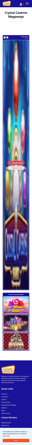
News (3, 411)
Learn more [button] (6, 436)
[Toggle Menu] (27, 3)
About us (4, 394)
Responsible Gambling (8, 405)
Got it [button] (16, 440)
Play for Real (17, 163)
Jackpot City (5, 425)
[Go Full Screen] (7, 37)
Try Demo (16, 305)
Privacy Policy (5, 402)
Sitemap (4, 408)
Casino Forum (5, 413)
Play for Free (17, 168)
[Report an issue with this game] (4, 37)
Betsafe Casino (6, 423)
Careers (3, 399)
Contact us (4, 397)
